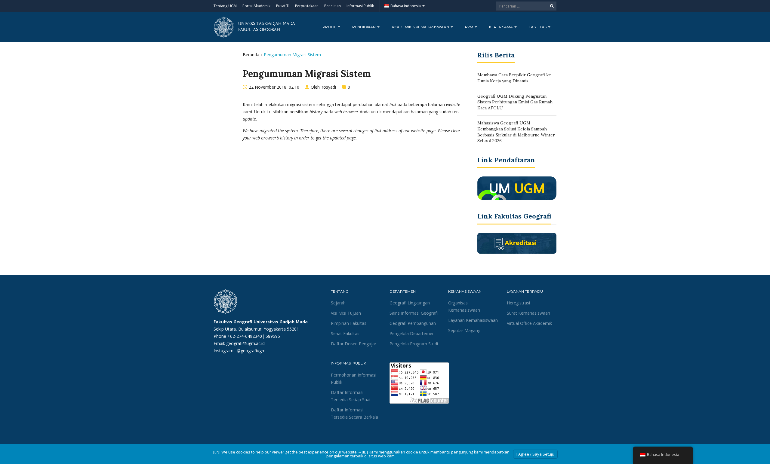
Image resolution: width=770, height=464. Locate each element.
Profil (329, 27)
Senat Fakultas (345, 333)
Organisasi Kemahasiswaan (464, 306)
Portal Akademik (256, 5)
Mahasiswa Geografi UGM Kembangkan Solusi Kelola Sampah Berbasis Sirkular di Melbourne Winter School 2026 (516, 131)
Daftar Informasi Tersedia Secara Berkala (354, 413)
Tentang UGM (225, 5)
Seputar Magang (464, 330)
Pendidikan (364, 27)
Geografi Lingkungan (410, 303)
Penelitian (332, 5)
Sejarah (338, 303)
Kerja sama (501, 27)
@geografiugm (251, 350)
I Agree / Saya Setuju (535, 454)
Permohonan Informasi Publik (353, 378)
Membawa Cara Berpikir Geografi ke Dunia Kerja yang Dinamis (514, 78)
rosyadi (329, 87)
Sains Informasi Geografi (414, 313)
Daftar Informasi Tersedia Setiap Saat (351, 395)
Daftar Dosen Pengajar (353, 343)
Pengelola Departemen (412, 333)
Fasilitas (538, 27)
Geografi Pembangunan (413, 323)
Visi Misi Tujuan (346, 313)
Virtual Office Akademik (529, 323)
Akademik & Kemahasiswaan (421, 27)
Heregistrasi (518, 303)
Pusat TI (282, 5)
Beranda (251, 54)
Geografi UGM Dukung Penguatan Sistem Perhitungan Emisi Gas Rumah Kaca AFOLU (515, 102)
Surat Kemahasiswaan (528, 313)
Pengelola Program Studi (414, 343)
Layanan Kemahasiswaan (473, 320)
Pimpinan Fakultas (348, 323)
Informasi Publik (360, 5)
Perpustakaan (307, 5)
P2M (469, 27)
